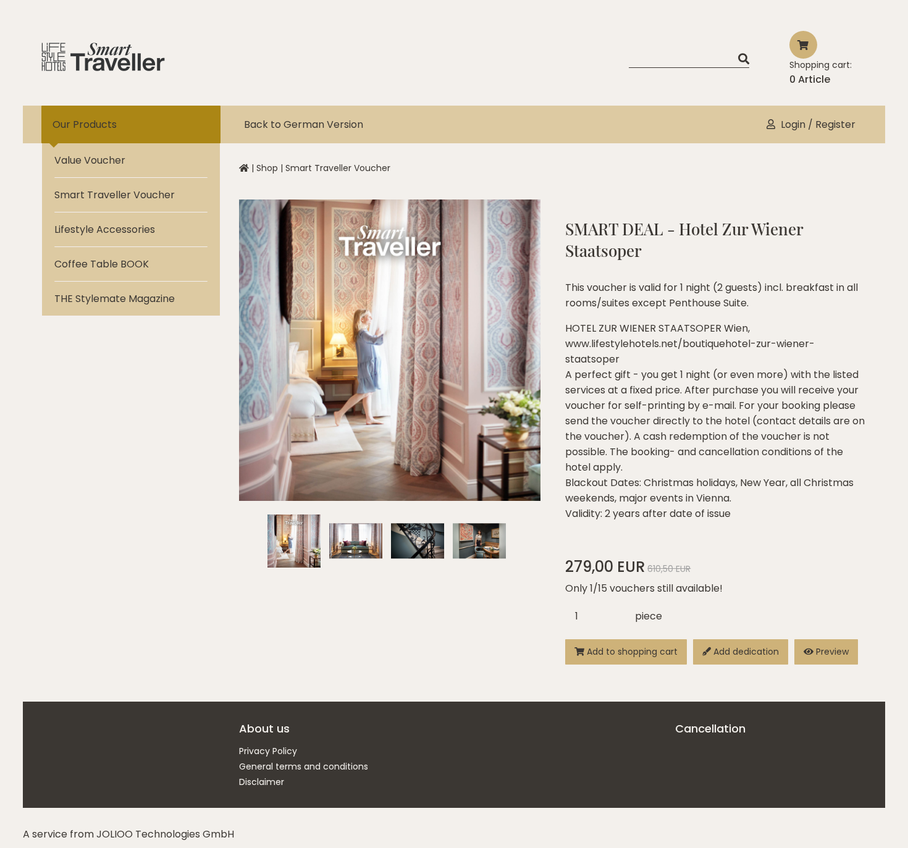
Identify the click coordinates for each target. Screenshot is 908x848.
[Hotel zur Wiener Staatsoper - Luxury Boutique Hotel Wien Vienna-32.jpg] (417, 541)
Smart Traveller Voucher (337, 168)
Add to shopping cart (631, 651)
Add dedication (745, 651)
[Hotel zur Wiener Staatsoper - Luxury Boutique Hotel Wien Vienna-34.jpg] (479, 541)
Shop (267, 168)
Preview (831, 651)
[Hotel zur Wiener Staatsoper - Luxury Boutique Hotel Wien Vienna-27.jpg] (355, 541)
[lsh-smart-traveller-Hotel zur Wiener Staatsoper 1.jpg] (294, 541)
